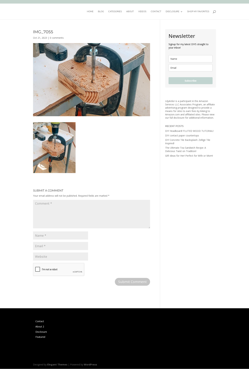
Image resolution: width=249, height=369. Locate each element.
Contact (156, 11)
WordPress (90, 364)
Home (90, 11)
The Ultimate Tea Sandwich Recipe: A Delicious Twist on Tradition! (185, 149)
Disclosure (172, 11)
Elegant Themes (57, 364)
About (130, 11)
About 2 (39, 326)
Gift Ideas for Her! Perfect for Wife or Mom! (189, 155)
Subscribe (190, 80)
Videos (142, 11)
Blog (101, 11)
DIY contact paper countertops (182, 135)
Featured (40, 336)
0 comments (57, 37)
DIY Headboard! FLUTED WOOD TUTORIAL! (189, 131)
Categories (115, 11)
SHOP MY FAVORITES (198, 11)
